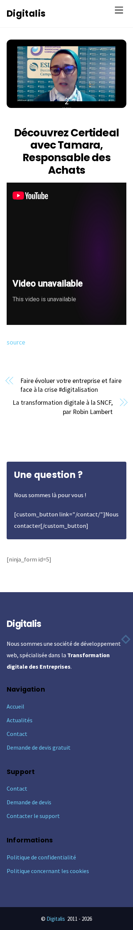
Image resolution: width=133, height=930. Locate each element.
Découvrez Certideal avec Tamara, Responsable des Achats (66, 151)
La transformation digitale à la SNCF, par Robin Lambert (63, 407)
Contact (17, 733)
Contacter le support (33, 815)
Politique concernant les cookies (48, 871)
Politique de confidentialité (41, 857)
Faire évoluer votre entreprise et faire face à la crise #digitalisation (71, 385)
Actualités (20, 720)
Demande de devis (29, 802)
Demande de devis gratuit (39, 747)
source (16, 342)
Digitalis (56, 918)
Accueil (15, 706)
